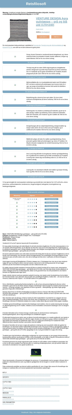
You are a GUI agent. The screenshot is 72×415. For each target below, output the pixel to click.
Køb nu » (57, 37)
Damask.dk (36, 45)
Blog (31, 412)
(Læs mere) (39, 29)
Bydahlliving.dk (7, 47)
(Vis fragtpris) (45, 32)
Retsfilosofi (36, 4)
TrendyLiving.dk (46, 45)
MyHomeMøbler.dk (58, 45)
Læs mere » (43, 37)
